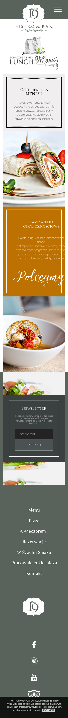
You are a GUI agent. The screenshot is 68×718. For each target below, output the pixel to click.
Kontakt (34, 573)
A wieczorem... (34, 531)
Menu (34, 510)
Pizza (34, 520)
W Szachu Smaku (34, 552)
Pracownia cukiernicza (34, 562)
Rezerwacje (34, 541)
